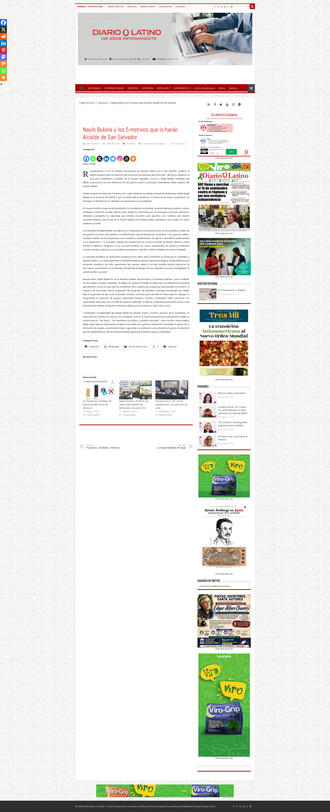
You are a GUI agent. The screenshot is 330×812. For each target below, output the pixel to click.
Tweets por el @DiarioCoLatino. (215, 586)
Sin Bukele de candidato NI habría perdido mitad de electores (97, 404)
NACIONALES (94, 88)
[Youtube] (224, 7)
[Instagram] (120, 157)
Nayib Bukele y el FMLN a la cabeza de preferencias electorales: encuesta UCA (133, 404)
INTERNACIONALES (114, 88)
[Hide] (1, 84)
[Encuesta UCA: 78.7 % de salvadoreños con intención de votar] (171, 389)
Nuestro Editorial (116, 6)
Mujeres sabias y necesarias (231, 393)
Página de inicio (87, 103)
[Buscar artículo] (252, 6)
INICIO (81, 87)
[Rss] (215, 7)
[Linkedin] (106, 157)
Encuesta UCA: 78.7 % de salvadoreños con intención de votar (171, 404)
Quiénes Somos (147, 6)
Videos (221, 88)
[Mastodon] (3, 57)
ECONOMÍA (147, 88)
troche (107, 171)
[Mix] (3, 63)
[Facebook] (218, 7)
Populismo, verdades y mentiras (103, 446)
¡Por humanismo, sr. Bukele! (231, 290)
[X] (100, 157)
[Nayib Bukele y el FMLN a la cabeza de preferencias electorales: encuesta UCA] (135, 389)
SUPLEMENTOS (181, 88)
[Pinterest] (3, 50)
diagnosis (155, 178)
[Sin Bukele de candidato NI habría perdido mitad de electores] (99, 389)
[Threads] (126, 157)
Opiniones (132, 6)
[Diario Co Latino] (165, 38)
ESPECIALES (162, 88)
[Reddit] (3, 36)
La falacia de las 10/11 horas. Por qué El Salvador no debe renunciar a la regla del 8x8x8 (232, 410)
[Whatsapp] (93, 157)
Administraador (93, 144)
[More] (133, 157)
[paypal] (231, 7)
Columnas (180, 6)
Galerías (233, 88)
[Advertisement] (165, 73)
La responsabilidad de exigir (171, 446)
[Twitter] (221, 7)
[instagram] (228, 7)
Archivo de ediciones (204, 88)
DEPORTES (133, 88)
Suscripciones (165, 6)
